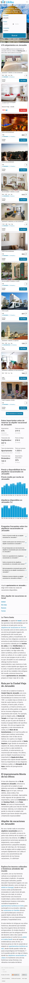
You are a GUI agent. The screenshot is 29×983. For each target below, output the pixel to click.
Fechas (5, 21)
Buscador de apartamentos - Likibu (7, 1)
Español (15, 974)
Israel (19, 621)
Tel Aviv (3, 611)
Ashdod (3, 602)
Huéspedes (6, 28)
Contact (3, 981)
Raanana (3, 608)
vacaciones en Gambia (11, 910)
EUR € (24, 974)
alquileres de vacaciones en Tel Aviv (13, 627)
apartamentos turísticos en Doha (12, 906)
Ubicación (6, 15)
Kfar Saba (4, 605)
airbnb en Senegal (7, 887)
